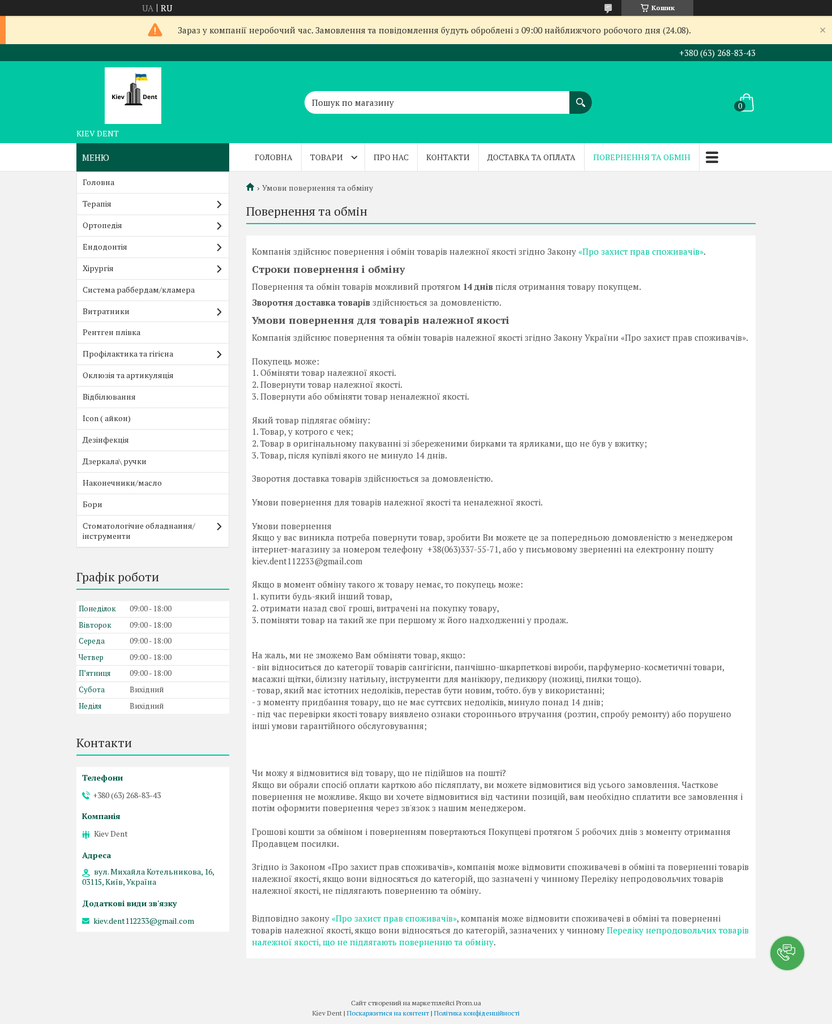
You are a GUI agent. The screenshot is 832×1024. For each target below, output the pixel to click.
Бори (92, 504)
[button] (787, 953)
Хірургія (98, 268)
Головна (274, 157)
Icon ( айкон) (107, 418)
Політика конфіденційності (477, 1013)
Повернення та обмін (642, 157)
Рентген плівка (111, 332)
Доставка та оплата (531, 157)
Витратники (106, 311)
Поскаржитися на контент (388, 1013)
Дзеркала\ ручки (115, 461)
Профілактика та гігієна (128, 353)
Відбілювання (109, 396)
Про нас (391, 157)
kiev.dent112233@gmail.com (143, 921)
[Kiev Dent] (133, 92)
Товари (326, 157)
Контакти (448, 157)
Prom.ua (468, 1003)
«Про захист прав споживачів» (641, 251)
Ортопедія (102, 225)
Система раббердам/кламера (139, 289)
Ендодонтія (105, 246)
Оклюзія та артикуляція (128, 375)
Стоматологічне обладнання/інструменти (139, 531)
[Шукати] (580, 96)
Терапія (97, 203)
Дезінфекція (106, 439)
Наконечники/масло (122, 482)
